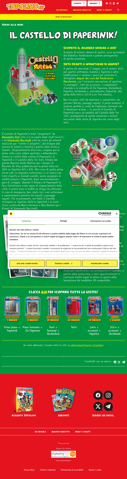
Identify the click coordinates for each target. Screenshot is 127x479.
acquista (78, 3)
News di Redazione (64, 17)
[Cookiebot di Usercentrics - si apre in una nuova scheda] (100, 214)
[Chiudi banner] (116, 214)
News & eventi (104, 10)
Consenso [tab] (26, 221)
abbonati (94, 3)
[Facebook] (98, 398)
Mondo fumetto (82, 10)
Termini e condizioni (47, 470)
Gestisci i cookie (62, 263)
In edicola (62, 10)
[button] (115, 361)
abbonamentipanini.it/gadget (87, 345)
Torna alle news (12, 24)
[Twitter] (98, 409)
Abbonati (63, 415)
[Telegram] (108, 409)
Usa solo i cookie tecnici (27, 263)
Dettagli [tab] (63, 221)
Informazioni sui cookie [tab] (100, 221)
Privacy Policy (29, 470)
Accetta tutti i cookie (100, 263)
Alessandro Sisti (11, 137)
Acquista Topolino (24, 415)
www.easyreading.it (63, 460)
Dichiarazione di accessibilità (72, 470)
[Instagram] (108, 398)
